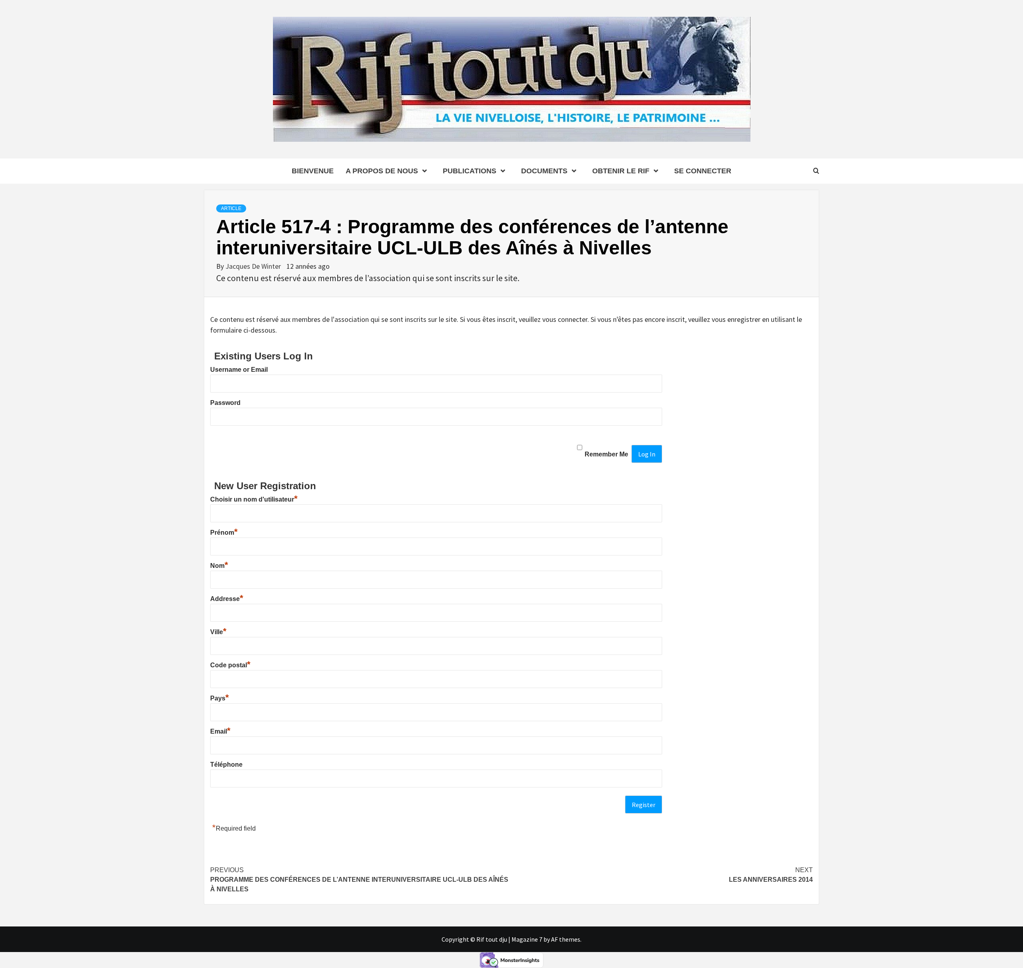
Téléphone (226, 764)
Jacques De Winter (254, 266)
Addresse (226, 598)
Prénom (224, 532)
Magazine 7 (527, 939)
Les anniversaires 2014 (771, 875)
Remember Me (606, 454)
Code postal (230, 665)
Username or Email (239, 369)
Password (225, 402)
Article (231, 208)
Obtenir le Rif (620, 171)
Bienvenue (313, 171)
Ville (218, 632)
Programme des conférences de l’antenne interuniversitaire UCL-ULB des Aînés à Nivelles (359, 880)
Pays (219, 698)
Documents (544, 171)
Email (220, 731)
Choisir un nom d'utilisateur (254, 499)
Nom (219, 565)
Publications (469, 171)
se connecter (702, 171)
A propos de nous (382, 171)
